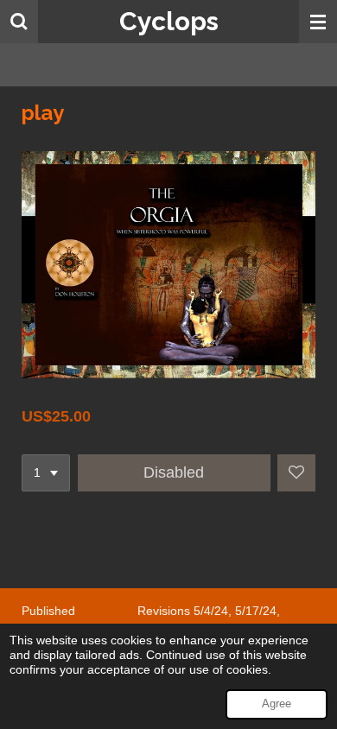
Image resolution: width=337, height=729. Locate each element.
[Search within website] (19, 21)
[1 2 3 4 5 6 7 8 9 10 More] (46, 473)
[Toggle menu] (318, 21)
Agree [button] (276, 704)
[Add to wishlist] (296, 473)
